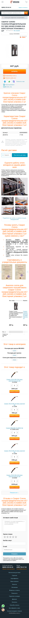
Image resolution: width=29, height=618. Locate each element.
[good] (13, 537)
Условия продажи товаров (14, 611)
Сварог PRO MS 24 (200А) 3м (14, 428)
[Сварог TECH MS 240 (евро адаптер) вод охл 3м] (14, 374)
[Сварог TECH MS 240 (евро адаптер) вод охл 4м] (14, 470)
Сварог (14, 350)
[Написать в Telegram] (5, 81)
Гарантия (14, 575)
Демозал (14, 599)
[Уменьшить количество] (12, 385)
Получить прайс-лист (10, 78)
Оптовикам (15, 587)
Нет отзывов (17, 30)
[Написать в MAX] (13, 81)
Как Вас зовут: (7, 540)
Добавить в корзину (14, 391)
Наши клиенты (14, 581)
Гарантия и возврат (14, 596)
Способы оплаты (14, 605)
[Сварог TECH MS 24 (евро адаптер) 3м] (14, 398)
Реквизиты (14, 593)
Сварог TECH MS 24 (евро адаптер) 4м (14, 451)
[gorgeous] (16, 537)
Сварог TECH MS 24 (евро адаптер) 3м (14, 404)
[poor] (7, 537)
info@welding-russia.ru (11, 75)
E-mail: (5, 546)
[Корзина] (26, 2)
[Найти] (26, 13)
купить (15, 71)
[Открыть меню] (2, 2)
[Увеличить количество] (17, 385)
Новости (14, 584)
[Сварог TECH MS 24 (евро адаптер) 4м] (14, 445)
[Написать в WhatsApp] (9, 81)
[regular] (10, 537)
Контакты (14, 602)
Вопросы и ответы (14, 590)
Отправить (14, 554)
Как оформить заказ (14, 608)
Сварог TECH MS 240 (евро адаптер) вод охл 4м (14, 475)
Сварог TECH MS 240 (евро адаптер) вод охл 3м (14, 380)
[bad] (4, 537)
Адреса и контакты (23, 7)
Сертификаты (14, 578)
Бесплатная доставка (14, 572)
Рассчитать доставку (20, 155)
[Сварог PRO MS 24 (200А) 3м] (14, 423)
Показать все (14, 492)
